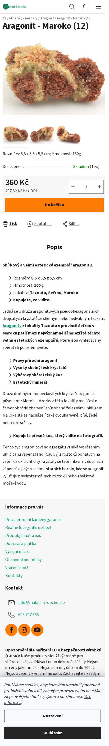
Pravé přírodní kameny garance (33, 520)
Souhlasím (52, 733)
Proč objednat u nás (23, 536)
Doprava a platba (20, 543)
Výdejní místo (17, 551)
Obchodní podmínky (23, 560)
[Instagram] (24, 630)
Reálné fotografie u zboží (28, 528)
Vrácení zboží (17, 568)
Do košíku (54, 205)
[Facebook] (11, 630)
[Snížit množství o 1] (73, 186)
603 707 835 (28, 615)
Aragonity (12, 326)
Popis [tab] (54, 247)
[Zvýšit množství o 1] (99, 186)
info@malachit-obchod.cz (41, 602)
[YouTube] (37, 630)
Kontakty (13, 576)
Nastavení (52, 716)
